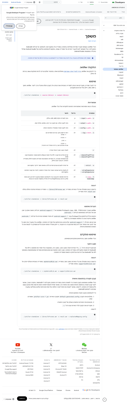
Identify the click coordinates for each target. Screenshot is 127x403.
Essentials (104, 2)
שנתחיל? (9, 26)
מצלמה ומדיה (79, 374)
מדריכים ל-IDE (111, 12)
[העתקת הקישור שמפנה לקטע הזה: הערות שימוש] (82, 206)
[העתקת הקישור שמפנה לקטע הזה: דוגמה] (89, 186)
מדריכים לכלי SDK (62, 29)
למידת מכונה (79, 368)
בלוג (98, 380)
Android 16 (46, 366)
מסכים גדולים (62, 363)
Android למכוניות (61, 372)
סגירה (21, 26)
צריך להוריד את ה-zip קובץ (72, 71)
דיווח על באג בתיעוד (11, 366)
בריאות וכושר (79, 371)
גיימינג (81, 365)
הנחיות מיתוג (85, 398)
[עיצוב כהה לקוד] (95, 93)
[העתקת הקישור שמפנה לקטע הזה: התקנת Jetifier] (78, 67)
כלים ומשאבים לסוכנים (73, 12)
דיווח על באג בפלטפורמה (9, 363)
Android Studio (16, 2)
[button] (116, 25)
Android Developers (90, 29)
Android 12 (47, 378)
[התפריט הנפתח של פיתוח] (87, 2)
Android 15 (47, 369)
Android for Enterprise (93, 368)
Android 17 (47, 363)
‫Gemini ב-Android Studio (94, 12)
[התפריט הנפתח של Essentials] (98, 2)
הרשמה (22, 398)
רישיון (92, 398)
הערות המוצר (92, 41)
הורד (123, 12)
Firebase (59, 390)
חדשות (98, 377)
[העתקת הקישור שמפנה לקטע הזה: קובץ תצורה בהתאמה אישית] (70, 279)
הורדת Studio (29, 372)
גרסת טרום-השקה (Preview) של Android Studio (45, 12)
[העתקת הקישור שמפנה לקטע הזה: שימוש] (87, 82)
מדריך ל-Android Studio (26, 363)
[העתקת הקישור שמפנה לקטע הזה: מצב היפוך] (85, 244)
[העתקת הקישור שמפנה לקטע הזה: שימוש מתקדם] (78, 235)
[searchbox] (114, 17)
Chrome (68, 390)
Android (97, 365)
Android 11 (47, 381)
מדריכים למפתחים (28, 366)
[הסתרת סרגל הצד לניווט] (104, 400)
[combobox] (52, 2)
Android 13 (47, 375)
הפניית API (30, 369)
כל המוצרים (32, 390)
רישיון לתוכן (62, 329)
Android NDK (29, 375)
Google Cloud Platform (46, 390)
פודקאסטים (96, 383)
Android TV (63, 375)
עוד (81, 2)
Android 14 (46, 372)
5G (82, 380)
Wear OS (63, 366)
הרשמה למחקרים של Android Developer (11, 372)
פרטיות (81, 377)
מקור (98, 374)
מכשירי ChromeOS (60, 369)
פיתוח (92, 2)
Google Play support (11, 369)
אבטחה (97, 371)
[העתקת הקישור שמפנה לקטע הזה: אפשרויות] (86, 103)
